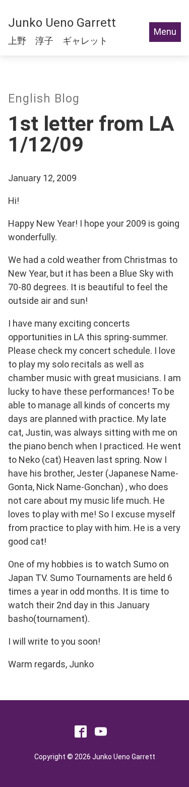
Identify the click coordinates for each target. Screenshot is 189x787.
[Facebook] (81, 734)
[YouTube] (101, 734)
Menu (165, 31)
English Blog (44, 99)
